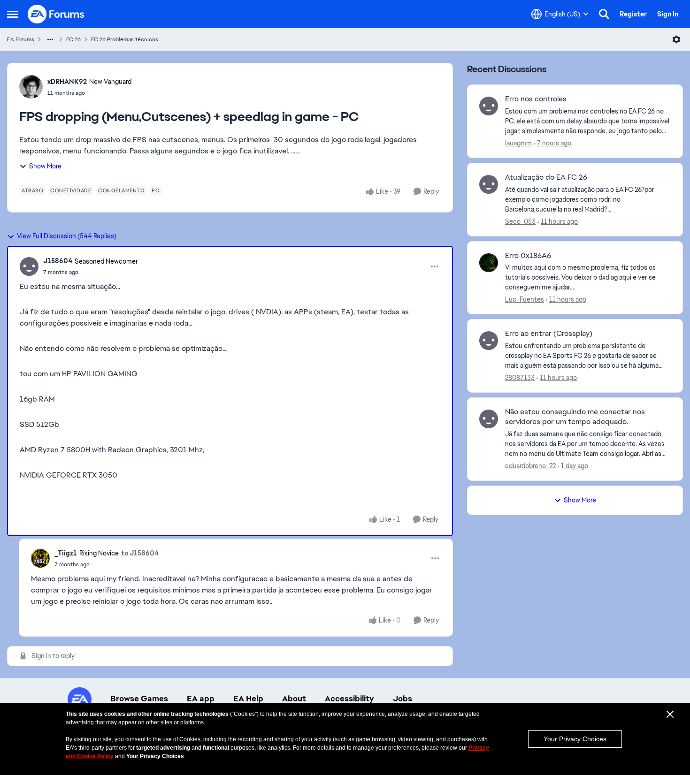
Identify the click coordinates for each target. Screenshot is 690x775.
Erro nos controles (536, 99)
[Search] (604, 14)
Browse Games (139, 698)
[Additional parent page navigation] (50, 39)
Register (633, 14)
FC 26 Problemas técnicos (124, 39)
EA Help (248, 698)
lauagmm (518, 143)
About (294, 698)
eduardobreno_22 (530, 466)
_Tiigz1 (65, 553)
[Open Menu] (676, 39)
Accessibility (349, 698)
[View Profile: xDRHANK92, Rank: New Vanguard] (31, 87)
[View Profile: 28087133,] (488, 340)
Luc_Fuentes (524, 299)
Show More (45, 166)
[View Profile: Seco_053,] (488, 184)
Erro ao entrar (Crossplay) (548, 333)
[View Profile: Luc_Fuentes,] (488, 262)
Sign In (667, 14)
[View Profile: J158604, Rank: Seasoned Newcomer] (29, 266)
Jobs (402, 698)
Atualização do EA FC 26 (546, 177)
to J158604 (140, 553)
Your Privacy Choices (575, 739)
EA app (201, 698)
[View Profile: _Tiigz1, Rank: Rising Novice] (40, 558)
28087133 (520, 377)
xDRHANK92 (67, 81)
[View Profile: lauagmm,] (488, 106)
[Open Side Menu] (12, 14)
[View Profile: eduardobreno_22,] (488, 419)
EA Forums (20, 39)
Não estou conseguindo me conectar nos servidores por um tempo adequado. (575, 416)
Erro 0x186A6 (528, 255)
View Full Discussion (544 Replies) (66, 236)
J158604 (57, 261)
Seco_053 (520, 221)
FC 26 (73, 39)
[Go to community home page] (56, 14)
